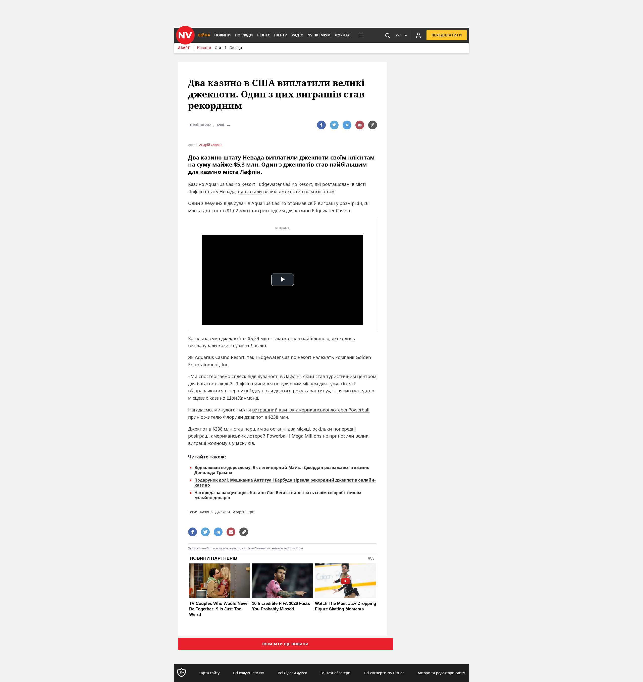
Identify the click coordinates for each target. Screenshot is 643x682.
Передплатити (447, 35)
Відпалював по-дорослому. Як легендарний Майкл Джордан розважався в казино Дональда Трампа (281, 470)
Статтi (220, 47)
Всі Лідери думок (292, 672)
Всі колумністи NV (248, 672)
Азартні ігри (243, 511)
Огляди (236, 47)
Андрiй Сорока (210, 145)
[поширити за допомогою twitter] (334, 125)
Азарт (184, 47)
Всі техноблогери (335, 672)
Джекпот (222, 511)
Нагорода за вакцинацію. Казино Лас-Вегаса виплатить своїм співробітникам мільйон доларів (277, 495)
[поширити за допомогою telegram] (347, 125)
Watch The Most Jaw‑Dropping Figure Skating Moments (345, 606)
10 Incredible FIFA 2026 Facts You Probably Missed (281, 606)
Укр (399, 35)
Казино (206, 511)
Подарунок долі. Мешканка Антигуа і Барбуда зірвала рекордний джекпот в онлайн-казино (285, 482)
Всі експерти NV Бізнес (384, 672)
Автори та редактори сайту (441, 672)
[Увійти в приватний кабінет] (418, 35)
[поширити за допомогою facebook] (321, 125)
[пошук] (387, 35)
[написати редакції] (359, 125)
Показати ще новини (285, 644)
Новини (204, 47)
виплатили (250, 191)
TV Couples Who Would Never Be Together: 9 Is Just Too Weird (219, 609)
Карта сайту (209, 672)
